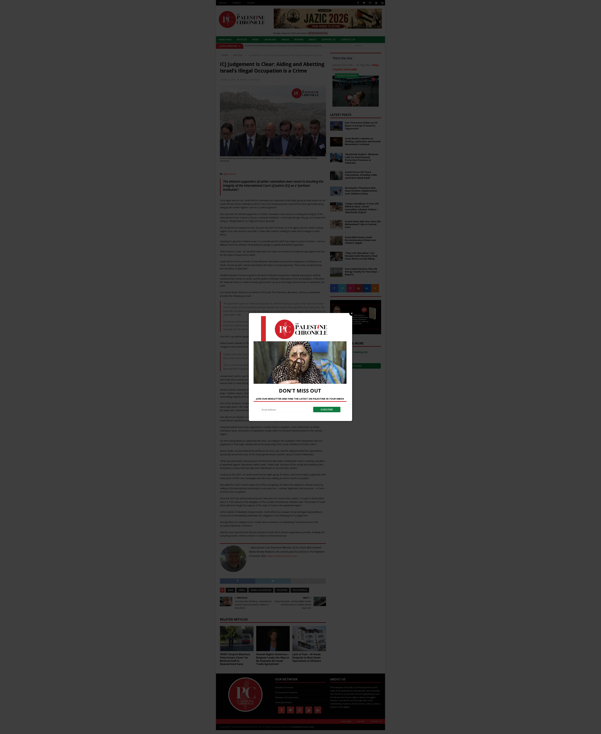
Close (351, 313)
